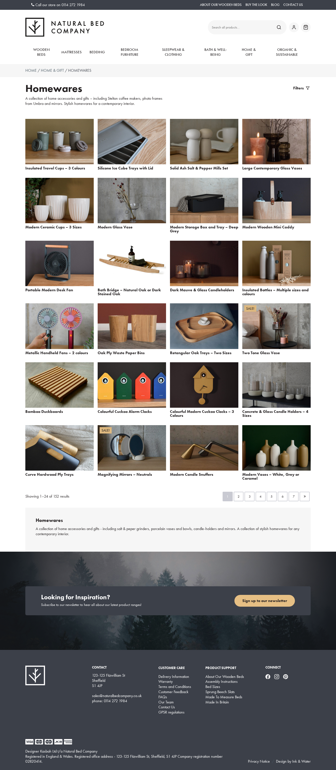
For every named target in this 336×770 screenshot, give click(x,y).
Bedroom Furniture (129, 52)
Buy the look (256, 5)
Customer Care (171, 668)
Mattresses (71, 52)
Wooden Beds (41, 52)
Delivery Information (173, 676)
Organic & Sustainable (287, 52)
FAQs (162, 697)
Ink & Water (301, 761)
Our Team (166, 702)
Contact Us (293, 5)
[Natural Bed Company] (64, 27)
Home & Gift (249, 52)
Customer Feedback (173, 691)
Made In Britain (217, 702)
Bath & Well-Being (215, 52)
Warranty (165, 681)
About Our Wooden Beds (221, 5)
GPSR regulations (171, 712)
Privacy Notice (259, 761)
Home (31, 70)
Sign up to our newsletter (264, 600)
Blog (275, 5)
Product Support (220, 668)
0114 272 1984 (73, 4)
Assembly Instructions (221, 681)
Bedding (97, 52)
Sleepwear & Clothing (173, 52)
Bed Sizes (212, 686)
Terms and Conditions (174, 686)
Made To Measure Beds (223, 697)
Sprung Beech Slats (220, 691)
